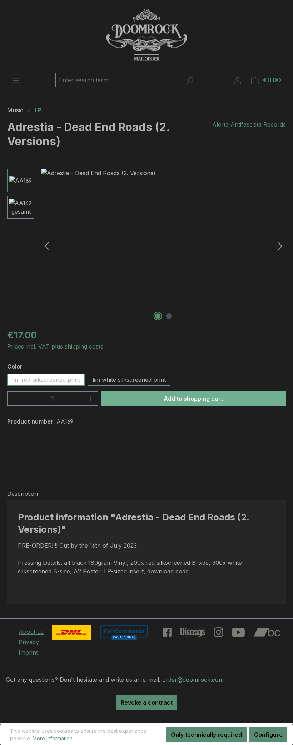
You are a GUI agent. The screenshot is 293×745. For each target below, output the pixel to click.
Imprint (28, 652)
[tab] (22, 494)
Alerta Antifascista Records (249, 124)
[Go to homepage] (146, 36)
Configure (268, 734)
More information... (54, 738)
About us (31, 631)
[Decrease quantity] (14, 398)
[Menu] (15, 80)
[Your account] (237, 80)
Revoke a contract (147, 702)
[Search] (190, 80)
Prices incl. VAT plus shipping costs (55, 346)
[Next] (280, 245)
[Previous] (46, 245)
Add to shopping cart (193, 398)
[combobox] (118, 80)
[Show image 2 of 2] (169, 316)
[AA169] (163, 245)
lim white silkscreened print (129, 379)
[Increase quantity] (90, 398)
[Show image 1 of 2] (158, 316)
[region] (146, 245)
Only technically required (206, 734)
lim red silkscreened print (46, 379)
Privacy (29, 642)
